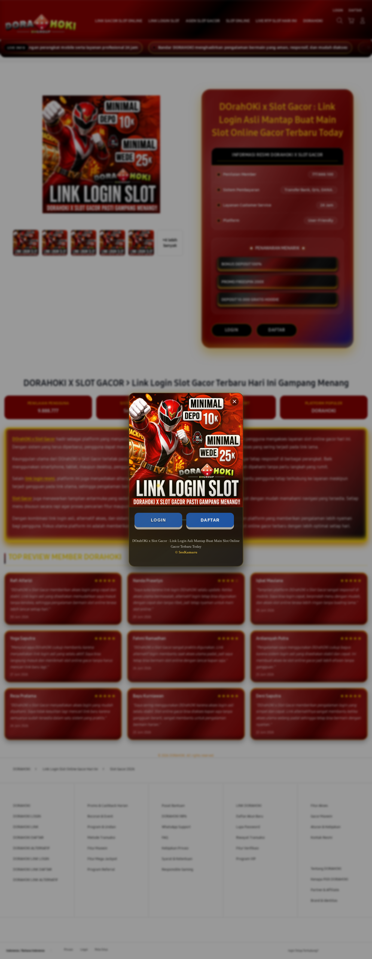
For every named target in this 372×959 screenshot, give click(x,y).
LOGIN (158, 520)
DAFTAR (210, 520)
